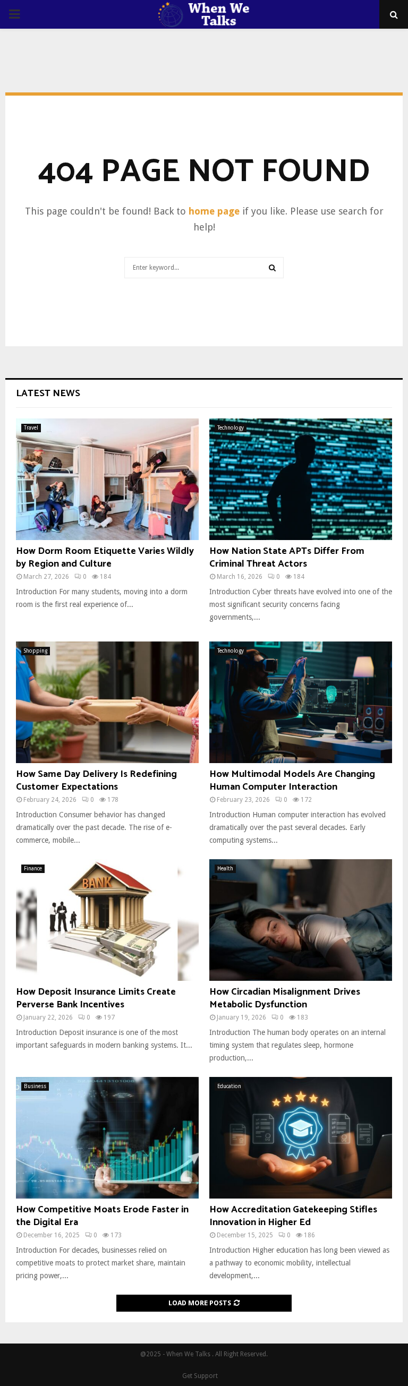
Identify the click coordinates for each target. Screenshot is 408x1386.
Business (35, 1086)
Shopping (35, 651)
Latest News (48, 393)
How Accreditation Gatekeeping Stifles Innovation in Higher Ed (293, 1216)
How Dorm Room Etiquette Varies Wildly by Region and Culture (105, 557)
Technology (230, 428)
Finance (33, 868)
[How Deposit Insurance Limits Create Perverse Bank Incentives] (107, 920)
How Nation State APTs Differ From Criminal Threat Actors (286, 557)
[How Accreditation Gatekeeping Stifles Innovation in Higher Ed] (300, 1138)
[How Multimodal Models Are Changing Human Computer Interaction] (300, 702)
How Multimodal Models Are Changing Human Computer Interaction (292, 780)
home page (214, 211)
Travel (31, 428)
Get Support (200, 1376)
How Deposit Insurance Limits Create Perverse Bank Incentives (96, 998)
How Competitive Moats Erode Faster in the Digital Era (102, 1216)
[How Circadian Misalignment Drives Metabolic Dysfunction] (300, 920)
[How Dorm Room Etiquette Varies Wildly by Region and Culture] (107, 479)
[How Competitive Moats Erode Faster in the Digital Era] (107, 1138)
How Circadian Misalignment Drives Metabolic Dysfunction (284, 998)
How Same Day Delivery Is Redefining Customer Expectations (96, 780)
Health (225, 868)
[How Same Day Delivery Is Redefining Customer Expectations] (107, 702)
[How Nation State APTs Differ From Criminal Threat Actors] (300, 479)
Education (229, 1086)
